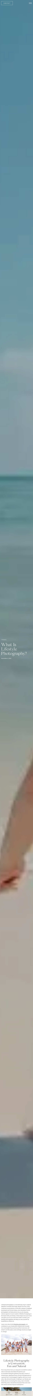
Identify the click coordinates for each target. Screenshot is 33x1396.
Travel (4, 639)
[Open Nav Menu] (30, 3)
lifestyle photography (19, 1324)
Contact (6, 3)
